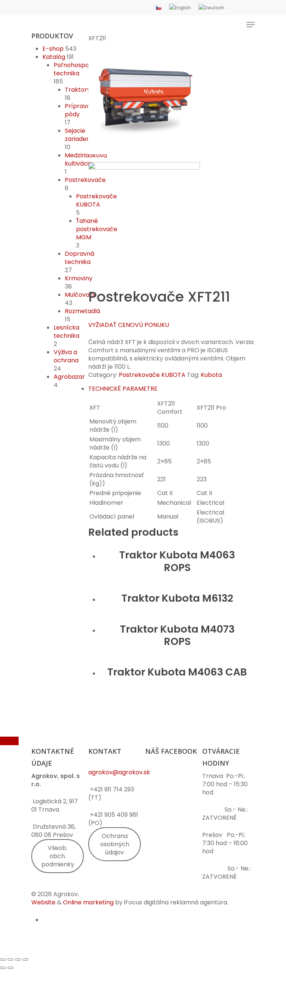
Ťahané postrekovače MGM (96, 229)
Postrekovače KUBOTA (96, 200)
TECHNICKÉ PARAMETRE (123, 388)
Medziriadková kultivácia (86, 159)
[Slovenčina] (248, 7)
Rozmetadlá (82, 311)
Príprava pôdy (77, 110)
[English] (180, 7)
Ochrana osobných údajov (114, 844)
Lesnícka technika (66, 331)
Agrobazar (69, 376)
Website (43, 902)
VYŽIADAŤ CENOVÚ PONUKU (128, 325)
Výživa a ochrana (66, 356)
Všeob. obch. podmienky (57, 856)
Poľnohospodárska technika (81, 69)
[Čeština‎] (159, 7)
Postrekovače (85, 180)
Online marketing (88, 902)
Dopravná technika (79, 257)
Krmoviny (78, 278)
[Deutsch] (211, 7)
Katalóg (53, 57)
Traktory (77, 89)
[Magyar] (235, 7)
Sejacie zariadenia (80, 134)
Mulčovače (81, 294)
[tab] (171, 389)
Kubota (211, 375)
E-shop (53, 48)
